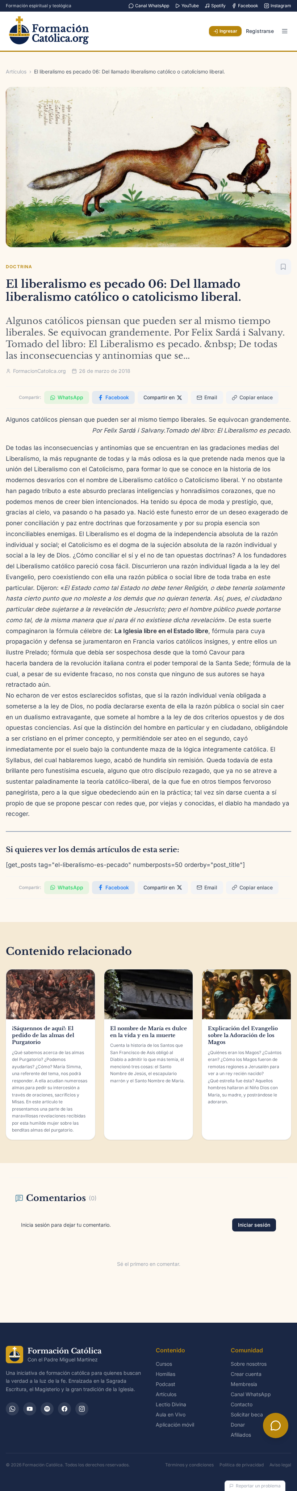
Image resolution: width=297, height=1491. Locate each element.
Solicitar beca (247, 1414)
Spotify (218, 5)
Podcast (165, 1384)
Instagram (281, 5)
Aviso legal (280, 1464)
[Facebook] (64, 1408)
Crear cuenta (246, 1374)
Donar (238, 1424)
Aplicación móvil (175, 1424)
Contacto (241, 1404)
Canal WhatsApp (152, 5)
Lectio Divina (171, 1404)
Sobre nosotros (249, 1364)
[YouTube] (29, 1408)
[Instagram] (81, 1408)
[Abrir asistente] (275, 1425)
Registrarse (260, 31)
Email (210, 397)
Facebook (248, 5)
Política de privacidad (241, 1464)
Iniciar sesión (254, 1225)
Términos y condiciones (189, 1464)
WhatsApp (70, 397)
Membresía (244, 1384)
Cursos (164, 1364)
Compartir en (159, 397)
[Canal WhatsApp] (12, 1408)
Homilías (165, 1374)
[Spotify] (47, 1408)
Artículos (16, 71)
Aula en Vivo (170, 1414)
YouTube (190, 5)
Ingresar (228, 31)
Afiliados (241, 1435)
